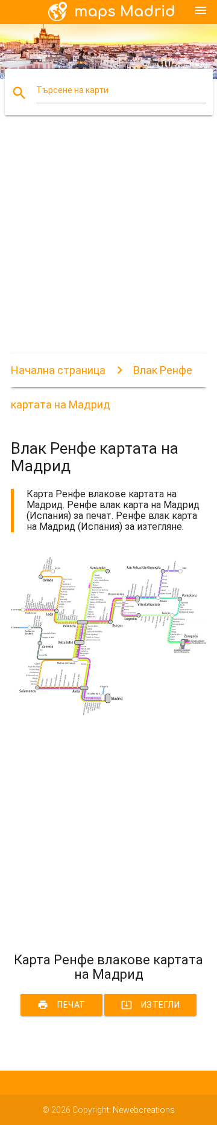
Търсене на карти (72, 90)
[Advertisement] (108, 244)
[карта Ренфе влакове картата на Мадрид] (108, 713)
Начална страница (58, 370)
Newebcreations (144, 1110)
